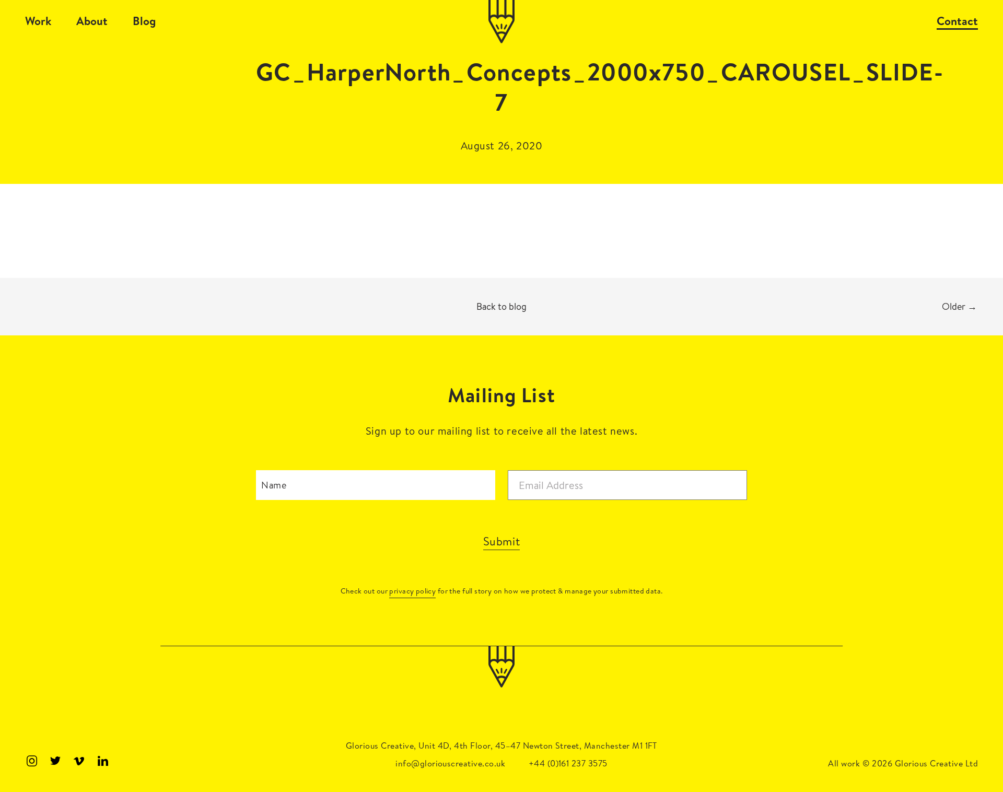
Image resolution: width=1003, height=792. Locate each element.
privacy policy (412, 591)
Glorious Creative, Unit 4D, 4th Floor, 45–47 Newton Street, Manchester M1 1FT (501, 745)
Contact (957, 21)
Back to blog (501, 306)
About (92, 21)
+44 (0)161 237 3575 (568, 763)
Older (959, 306)
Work (38, 21)
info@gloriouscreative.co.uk (450, 763)
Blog (144, 21)
